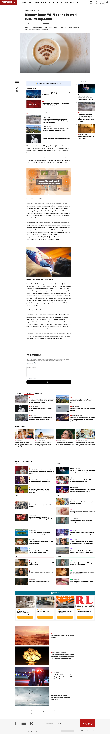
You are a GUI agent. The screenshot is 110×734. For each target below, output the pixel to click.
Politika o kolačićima (55, 731)
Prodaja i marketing (25, 731)
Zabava (72, 2)
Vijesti (24, 2)
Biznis (66, 2)
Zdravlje (59, 2)
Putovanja (52, 2)
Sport (29, 2)
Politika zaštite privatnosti (44, 731)
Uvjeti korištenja (33, 731)
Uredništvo (17, 731)
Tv (77, 2)
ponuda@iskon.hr (39, 336)
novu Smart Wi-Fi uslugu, (62, 160)
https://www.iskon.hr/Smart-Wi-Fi (53, 338)
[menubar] (107, 2)
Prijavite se (49, 382)
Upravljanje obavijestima (68, 730)
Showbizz (36, 2)
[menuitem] (107, 2)
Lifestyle (43, 2)
